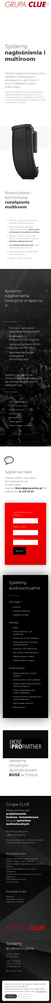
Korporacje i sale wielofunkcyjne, (25, 648)
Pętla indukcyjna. (19, 707)
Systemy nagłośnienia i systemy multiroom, (22, 859)
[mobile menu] (47, 4)
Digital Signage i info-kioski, (23, 703)
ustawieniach (41, 991)
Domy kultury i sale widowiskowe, (26, 652)
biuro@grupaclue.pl (28, 488)
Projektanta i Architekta (15, 902)
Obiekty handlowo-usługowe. (24, 660)
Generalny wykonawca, (22, 611)
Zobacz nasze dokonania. (25, 842)
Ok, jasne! (10, 996)
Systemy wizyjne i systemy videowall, (27, 680)
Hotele (15, 628)
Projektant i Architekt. (21, 615)
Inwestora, (17, 607)
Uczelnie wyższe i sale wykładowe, (26, 638)
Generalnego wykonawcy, (15, 899)
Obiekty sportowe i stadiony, (23, 656)
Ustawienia (25, 996)
